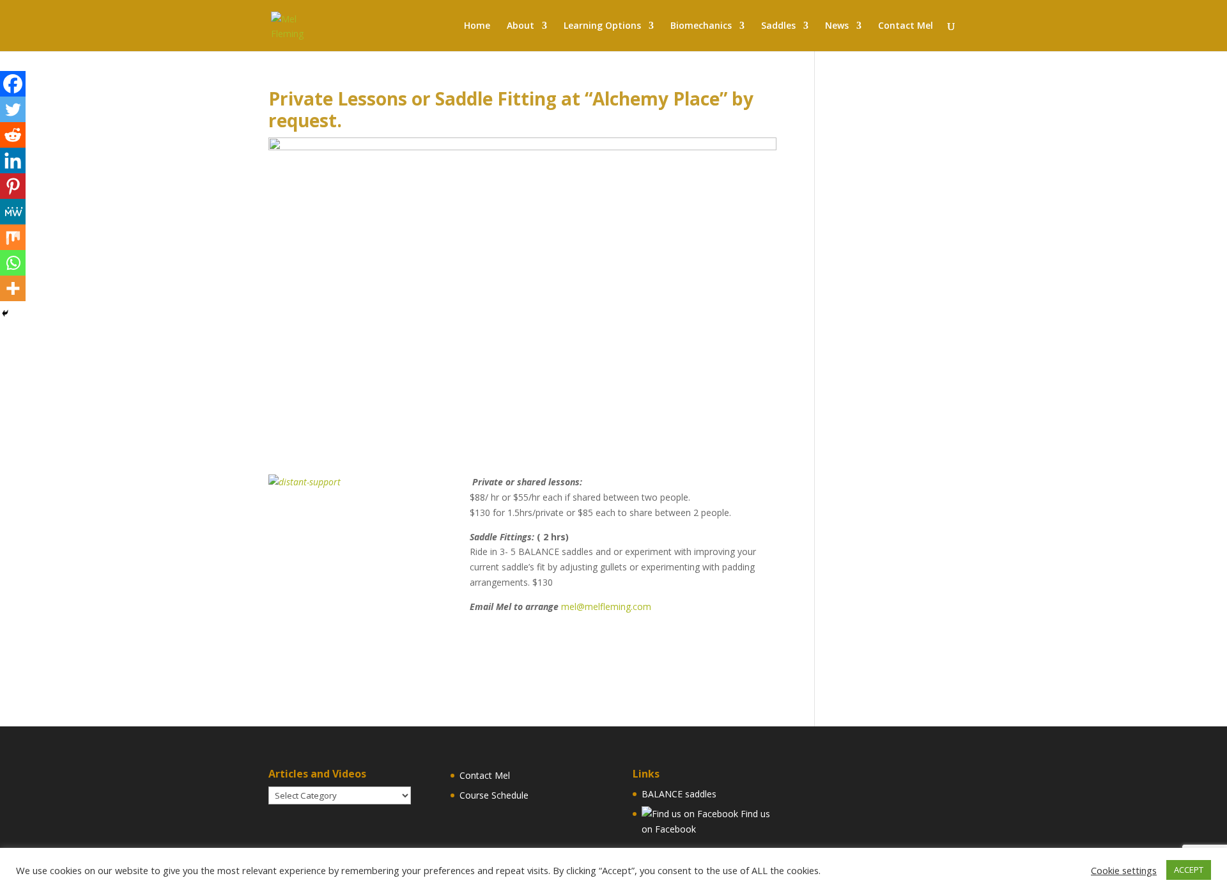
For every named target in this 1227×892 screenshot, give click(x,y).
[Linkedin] (13, 160)
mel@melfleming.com (606, 606)
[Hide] (5, 313)
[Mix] (13, 237)
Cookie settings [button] (1124, 870)
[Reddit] (13, 135)
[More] (13, 288)
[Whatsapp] (13, 263)
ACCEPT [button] (1188, 869)
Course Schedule (494, 795)
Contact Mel (484, 775)
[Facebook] (13, 84)
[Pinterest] (13, 186)
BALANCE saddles (679, 794)
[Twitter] (13, 109)
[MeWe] (13, 211)
